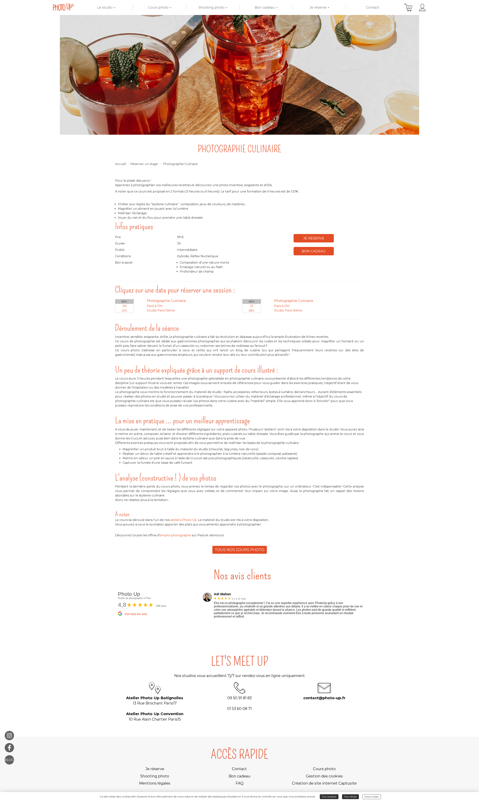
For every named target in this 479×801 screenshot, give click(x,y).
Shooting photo (212, 7)
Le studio (105, 7)
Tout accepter (329, 796)
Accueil (120, 164)
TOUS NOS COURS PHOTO (239, 550)
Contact (372, 7)
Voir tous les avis (136, 613)
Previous (200, 606)
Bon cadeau (265, 7)
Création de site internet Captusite (324, 783)
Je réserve (318, 7)
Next (369, 606)
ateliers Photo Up (183, 520)
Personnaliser (371, 796)
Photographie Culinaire (180, 164)
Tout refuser (350, 796)
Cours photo (159, 7)
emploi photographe (175, 535)
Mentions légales (154, 783)
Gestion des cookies (324, 776)
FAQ (239, 783)
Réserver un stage (144, 164)
